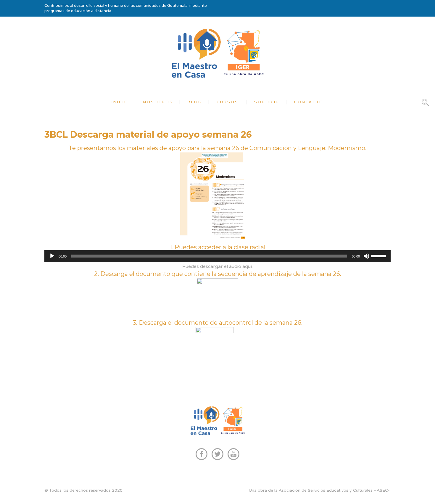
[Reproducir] (52, 256)
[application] (217, 256)
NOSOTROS (158, 102)
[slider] (379, 255)
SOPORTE (267, 102)
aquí (247, 266)
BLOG (195, 102)
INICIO (120, 102)
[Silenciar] (366, 256)
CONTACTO (308, 102)
